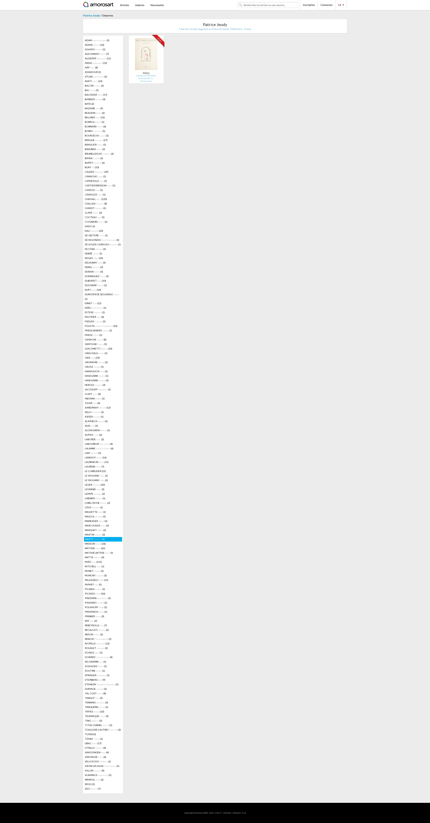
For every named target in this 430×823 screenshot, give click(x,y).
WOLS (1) (90, 784)
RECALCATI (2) (97, 629)
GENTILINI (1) (96, 344)
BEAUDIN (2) (95, 112)
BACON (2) (94, 85)
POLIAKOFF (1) (96, 607)
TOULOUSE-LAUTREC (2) (103, 729)
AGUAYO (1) (95, 49)
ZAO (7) (93, 788)
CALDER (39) (96, 171)
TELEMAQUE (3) (97, 716)
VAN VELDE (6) (95, 756)
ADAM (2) (97, 40)
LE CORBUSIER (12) (95, 471)
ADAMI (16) (94, 44)
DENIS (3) (94, 267)
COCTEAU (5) (94, 217)
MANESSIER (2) (96, 521)
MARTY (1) (95, 539)
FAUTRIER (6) (94, 316)
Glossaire (237, 813)
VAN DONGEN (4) (97, 752)
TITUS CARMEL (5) (98, 725)
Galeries (139, 5)
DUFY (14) (93, 289)
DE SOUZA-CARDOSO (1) (103, 244)
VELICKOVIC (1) (98, 761)
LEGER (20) (95, 484)
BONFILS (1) (94, 121)
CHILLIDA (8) (96, 203)
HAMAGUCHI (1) (96, 371)
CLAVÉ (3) (93, 212)
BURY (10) (92, 167)
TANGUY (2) (94, 697)
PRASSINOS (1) (96, 611)
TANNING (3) (96, 702)
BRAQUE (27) (96, 140)
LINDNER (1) (95, 498)
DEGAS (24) (94, 258)
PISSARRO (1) (96, 602)
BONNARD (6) (95, 126)
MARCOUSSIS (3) (97, 525)
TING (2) (93, 720)
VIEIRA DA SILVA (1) (102, 766)
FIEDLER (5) (95, 321)
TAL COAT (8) (95, 693)
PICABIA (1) (95, 589)
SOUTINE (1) (95, 670)
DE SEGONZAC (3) (102, 239)
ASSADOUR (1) (93, 72)
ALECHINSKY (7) (97, 53)
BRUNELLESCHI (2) (99, 153)
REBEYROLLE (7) (96, 625)
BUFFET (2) (95, 162)
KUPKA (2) (93, 434)
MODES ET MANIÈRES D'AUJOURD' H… (146, 77)
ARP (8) (91, 67)
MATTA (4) (94, 557)
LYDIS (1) (94, 507)
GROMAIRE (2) (96, 362)
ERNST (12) (93, 303)
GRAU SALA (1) (96, 353)
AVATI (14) (93, 81)
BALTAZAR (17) (96, 94)
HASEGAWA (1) (96, 375)
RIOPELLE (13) (97, 643)
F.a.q (244, 813)
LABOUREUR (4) (99, 443)
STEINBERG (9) (95, 679)
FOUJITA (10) (101, 325)
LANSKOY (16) (95, 457)
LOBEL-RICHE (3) (97, 502)
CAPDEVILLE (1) (96, 180)
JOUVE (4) (92, 403)
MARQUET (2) (95, 530)
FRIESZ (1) (93, 335)
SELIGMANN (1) (95, 661)
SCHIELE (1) (93, 652)
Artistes (124, 5)
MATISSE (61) (95, 548)
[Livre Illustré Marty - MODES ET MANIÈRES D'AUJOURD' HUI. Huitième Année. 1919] (146, 55)
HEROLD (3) (95, 384)
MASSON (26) (95, 543)
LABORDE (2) (94, 439)
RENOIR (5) (98, 638)
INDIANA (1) (95, 398)
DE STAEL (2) (95, 249)
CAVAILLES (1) (95, 194)
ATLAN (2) (96, 76)
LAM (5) (93, 452)
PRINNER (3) (94, 616)
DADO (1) (90, 226)
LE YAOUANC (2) (96, 480)
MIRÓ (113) (93, 561)
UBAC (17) (93, 743)
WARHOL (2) (94, 779)
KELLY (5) (94, 412)
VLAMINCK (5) (98, 775)
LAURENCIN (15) (97, 462)
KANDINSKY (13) (98, 407)
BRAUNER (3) (95, 149)
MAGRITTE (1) (95, 511)
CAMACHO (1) (95, 176)
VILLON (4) (94, 770)
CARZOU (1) (94, 190)
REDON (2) (94, 634)
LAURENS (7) (94, 466)
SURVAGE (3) (96, 688)
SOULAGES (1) (96, 666)
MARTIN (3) (95, 534)
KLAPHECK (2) (96, 421)
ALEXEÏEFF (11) (98, 58)
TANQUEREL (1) (96, 707)
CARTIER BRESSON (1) (100, 185)
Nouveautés (157, 5)
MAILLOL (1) (95, 516)
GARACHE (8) (95, 339)
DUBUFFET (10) (95, 280)
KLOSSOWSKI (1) (97, 430)
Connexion (326, 4)
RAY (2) (91, 620)
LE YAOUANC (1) (96, 475)
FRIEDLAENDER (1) (98, 330)
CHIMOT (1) (95, 208)
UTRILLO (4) (95, 747)
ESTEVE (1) (95, 312)
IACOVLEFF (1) (98, 389)
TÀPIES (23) (94, 711)
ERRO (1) (95, 307)
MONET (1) (94, 570)
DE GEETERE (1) (96, 235)
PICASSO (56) (95, 593)
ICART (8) (93, 394)
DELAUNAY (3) (95, 262)
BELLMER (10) (95, 117)
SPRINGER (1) (97, 675)
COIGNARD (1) (96, 221)
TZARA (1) (94, 738)
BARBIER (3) (95, 99)
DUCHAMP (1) (96, 285)
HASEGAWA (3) (97, 380)
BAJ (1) (92, 90)
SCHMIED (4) (99, 657)
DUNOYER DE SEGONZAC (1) (102, 296)
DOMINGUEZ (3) (97, 276)
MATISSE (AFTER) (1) (99, 552)
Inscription (309, 4)
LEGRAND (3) (94, 489)
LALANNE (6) (99, 448)
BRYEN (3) (94, 158)
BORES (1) (95, 131)
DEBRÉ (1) (93, 253)
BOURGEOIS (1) (97, 135)
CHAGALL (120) (96, 199)
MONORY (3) (96, 575)
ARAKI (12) (96, 62)
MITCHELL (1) (94, 566)
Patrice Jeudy (91, 15)
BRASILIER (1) (95, 144)
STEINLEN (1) (101, 684)
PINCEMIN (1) (98, 598)
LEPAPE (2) (95, 493)
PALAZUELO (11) (96, 580)
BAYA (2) (89, 103)
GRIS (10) (92, 357)
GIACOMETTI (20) (98, 348)
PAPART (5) (93, 584)
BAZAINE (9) (94, 108)
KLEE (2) (91, 425)
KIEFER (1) (94, 416)
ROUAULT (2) (96, 648)
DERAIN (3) (94, 271)
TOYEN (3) (90, 734)
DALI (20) (94, 230)
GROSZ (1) (94, 366)
